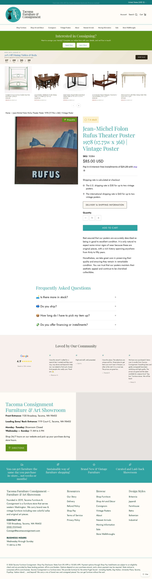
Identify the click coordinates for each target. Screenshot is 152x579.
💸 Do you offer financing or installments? (62, 325)
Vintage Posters (65, 28)
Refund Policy (73, 506)
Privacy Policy (73, 520)
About (77, 28)
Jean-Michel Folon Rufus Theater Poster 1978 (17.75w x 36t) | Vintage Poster (43, 113)
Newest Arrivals (88, 28)
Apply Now (69, 45)
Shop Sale (141, 57)
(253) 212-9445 (14, 527)
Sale (117, 28)
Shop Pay (71, 510)
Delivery (71, 501)
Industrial (133, 520)
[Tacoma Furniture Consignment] (23, 14)
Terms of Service (75, 515)
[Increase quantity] (98, 218)
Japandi (132, 501)
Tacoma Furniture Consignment (24, 564)
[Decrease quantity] (85, 218)
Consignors (52, 28)
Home (8, 113)
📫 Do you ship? (46, 306)
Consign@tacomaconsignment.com (23, 530)
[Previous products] (73, 106)
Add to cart (110, 227)
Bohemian (133, 515)
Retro (131, 510)
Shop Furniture (21, 28)
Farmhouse (134, 506)
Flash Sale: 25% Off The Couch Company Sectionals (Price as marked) (76, 2)
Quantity (87, 212)
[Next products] (79, 106)
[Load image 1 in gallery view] (46, 150)
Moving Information (104, 28)
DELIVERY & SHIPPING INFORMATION (105, 204)
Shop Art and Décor (37, 28)
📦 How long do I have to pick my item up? (63, 315)
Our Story (71, 496)
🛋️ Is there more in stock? (52, 297)
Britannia (133, 496)
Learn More (83, 45)
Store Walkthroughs (129, 28)
